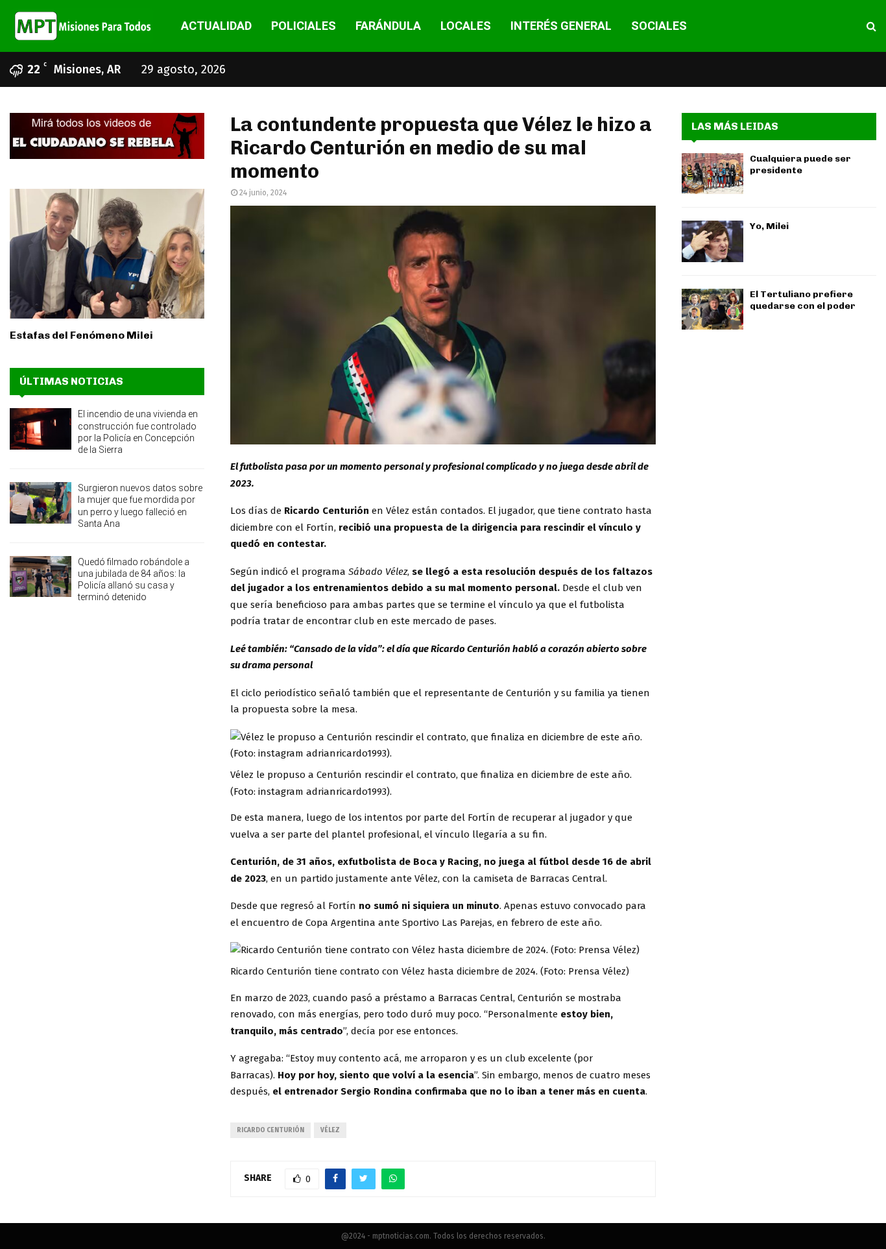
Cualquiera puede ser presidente (800, 164)
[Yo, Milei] (712, 241)
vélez (330, 1130)
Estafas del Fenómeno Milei (81, 335)
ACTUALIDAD (216, 25)
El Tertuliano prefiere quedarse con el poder (803, 300)
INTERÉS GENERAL (561, 25)
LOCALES (465, 25)
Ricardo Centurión (270, 1130)
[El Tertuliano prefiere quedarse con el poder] (712, 309)
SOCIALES (659, 25)
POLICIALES (303, 25)
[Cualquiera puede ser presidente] (712, 173)
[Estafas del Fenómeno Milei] (107, 254)
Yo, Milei (769, 226)
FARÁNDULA (388, 25)
